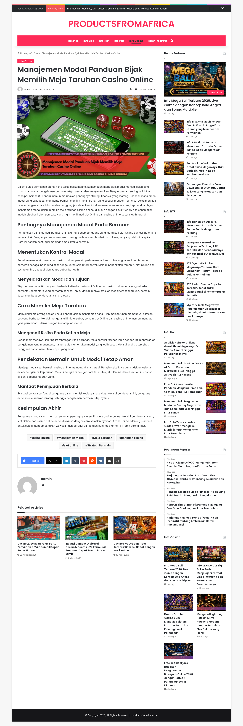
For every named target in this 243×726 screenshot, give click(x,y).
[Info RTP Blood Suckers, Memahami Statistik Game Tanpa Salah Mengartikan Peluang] (174, 147)
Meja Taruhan (102, 437)
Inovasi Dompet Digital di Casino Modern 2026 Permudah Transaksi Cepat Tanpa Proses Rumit (86, 549)
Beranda (73, 40)
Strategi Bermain (99, 445)
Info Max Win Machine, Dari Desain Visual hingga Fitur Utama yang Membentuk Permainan (117, 8)
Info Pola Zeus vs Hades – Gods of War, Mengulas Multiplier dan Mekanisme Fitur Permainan (181, 427)
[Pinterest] (83, 460)
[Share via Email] (109, 460)
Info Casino (136, 40)
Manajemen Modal (71, 437)
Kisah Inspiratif (157, 40)
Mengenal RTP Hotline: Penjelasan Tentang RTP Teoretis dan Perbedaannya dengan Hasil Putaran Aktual (205, 248)
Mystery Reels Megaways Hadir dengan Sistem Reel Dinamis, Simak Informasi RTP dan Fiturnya (205, 310)
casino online (40, 437)
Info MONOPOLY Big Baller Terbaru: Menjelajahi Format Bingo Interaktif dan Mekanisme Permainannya (210, 575)
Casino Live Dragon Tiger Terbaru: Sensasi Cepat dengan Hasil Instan (134, 547)
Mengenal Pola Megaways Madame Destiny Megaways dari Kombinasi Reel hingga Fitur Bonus (182, 407)
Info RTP (104, 40)
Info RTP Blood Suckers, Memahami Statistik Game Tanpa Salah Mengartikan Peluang (204, 148)
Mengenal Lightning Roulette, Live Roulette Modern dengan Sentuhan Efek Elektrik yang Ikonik (210, 623)
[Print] (117, 460)
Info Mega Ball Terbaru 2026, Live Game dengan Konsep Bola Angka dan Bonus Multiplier (192, 105)
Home (23, 53)
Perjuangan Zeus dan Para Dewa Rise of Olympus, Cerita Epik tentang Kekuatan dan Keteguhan (205, 189)
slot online (71, 445)
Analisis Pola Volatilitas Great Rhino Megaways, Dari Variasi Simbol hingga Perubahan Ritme (205, 169)
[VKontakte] (100, 460)
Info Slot (88, 40)
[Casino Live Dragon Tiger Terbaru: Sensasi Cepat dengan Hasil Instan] (134, 528)
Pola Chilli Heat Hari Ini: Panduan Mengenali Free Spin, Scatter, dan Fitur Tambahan (183, 388)
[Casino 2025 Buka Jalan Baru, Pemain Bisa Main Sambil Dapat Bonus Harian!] (38, 528)
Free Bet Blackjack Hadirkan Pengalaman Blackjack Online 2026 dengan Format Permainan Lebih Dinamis (178, 674)
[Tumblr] (75, 460)
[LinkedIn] (66, 460)
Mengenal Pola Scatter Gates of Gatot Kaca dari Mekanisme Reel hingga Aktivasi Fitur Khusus (183, 369)
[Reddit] (92, 460)
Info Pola (119, 40)
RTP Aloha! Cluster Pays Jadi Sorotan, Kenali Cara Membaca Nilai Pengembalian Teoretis (206, 289)
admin (27, 89)
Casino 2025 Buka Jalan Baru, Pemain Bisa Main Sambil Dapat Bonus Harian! (38, 547)
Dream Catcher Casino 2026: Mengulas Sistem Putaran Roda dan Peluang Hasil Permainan (176, 623)
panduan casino (132, 437)
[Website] (43, 485)
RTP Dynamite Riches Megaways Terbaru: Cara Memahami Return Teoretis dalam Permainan (204, 269)
